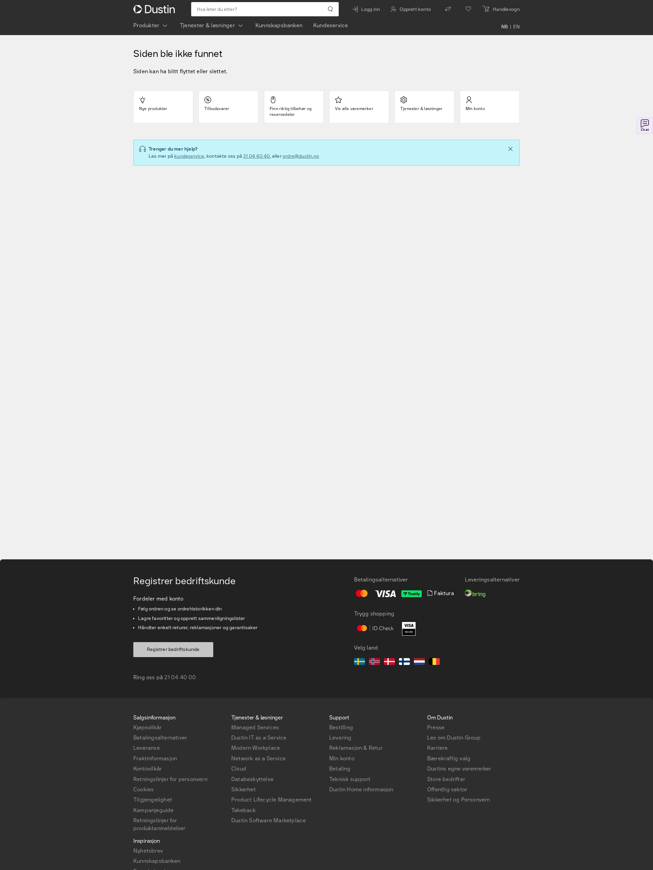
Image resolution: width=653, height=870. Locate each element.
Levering (340, 737)
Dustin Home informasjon (361, 789)
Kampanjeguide (153, 810)
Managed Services (255, 727)
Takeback (243, 810)
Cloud (238, 768)
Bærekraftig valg (448, 758)
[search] (330, 9)
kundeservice (189, 156)
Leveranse (146, 748)
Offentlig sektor (447, 789)
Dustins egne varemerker (459, 768)
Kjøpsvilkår (147, 727)
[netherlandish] (419, 662)
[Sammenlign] (448, 9)
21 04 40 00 (180, 677)
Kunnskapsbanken (278, 25)
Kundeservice (330, 25)
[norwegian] (374, 662)
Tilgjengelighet (152, 799)
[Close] (510, 148)
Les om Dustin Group (454, 737)
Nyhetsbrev (148, 851)
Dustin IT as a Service (258, 737)
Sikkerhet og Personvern (458, 799)
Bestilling (341, 727)
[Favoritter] (468, 9)
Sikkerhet (243, 789)
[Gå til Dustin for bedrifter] (155, 9)
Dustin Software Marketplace (268, 820)
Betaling (340, 768)
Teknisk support (349, 779)
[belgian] (434, 662)
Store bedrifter (446, 779)
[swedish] (359, 662)
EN (516, 27)
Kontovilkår (147, 768)
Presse (436, 727)
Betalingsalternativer (160, 737)
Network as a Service (258, 758)
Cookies (143, 789)
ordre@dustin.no (301, 156)
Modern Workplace (255, 748)
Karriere (437, 748)
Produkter (146, 25)
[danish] (389, 662)
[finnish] (404, 662)
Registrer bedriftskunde (173, 649)
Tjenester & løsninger (207, 25)
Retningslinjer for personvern (170, 779)
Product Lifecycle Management (271, 799)
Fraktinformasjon (155, 758)
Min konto (341, 758)
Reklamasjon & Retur (356, 748)
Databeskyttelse (252, 779)
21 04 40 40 (256, 156)
